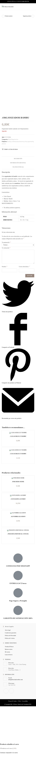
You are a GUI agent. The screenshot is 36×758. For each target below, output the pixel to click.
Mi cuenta (7, 652)
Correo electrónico (24, 266)
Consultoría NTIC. (27, 704)
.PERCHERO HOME (18, 481)
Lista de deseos (8, 654)
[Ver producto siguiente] (33, 16)
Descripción (18, 158)
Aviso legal (8, 630)
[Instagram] (11, 690)
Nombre (4, 266)
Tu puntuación (6, 242)
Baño (9, 139)
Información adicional (18, 162)
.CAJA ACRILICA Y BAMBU (18, 436)
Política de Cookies (10, 638)
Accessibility (25, 701)
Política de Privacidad (10, 635)
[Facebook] (6, 690)
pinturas (4, 143)
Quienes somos (8, 649)
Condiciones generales (10, 632)
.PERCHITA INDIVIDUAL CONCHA (18, 534)
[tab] (18, 159)
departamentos (20, 141)
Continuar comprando (5, 752)
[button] (10, 149)
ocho (25, 141)
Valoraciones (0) (18, 167)
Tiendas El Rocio (9, 646)
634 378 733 (25, 1)
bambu (9, 141)
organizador (30, 141)
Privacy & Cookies (12, 701)
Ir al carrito (15, 752)
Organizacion (14, 139)
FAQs (19, 701)
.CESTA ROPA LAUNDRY (18, 499)
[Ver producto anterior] (3, 16)
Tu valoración (6, 248)
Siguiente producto (27, 16)
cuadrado (13, 141)
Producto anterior (8, 16)
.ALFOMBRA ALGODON (18, 516)
